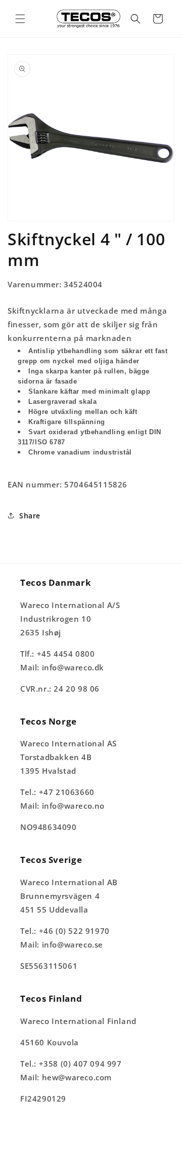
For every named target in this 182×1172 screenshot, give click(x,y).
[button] (20, 19)
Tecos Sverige (72, 1163)
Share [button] (29, 515)
